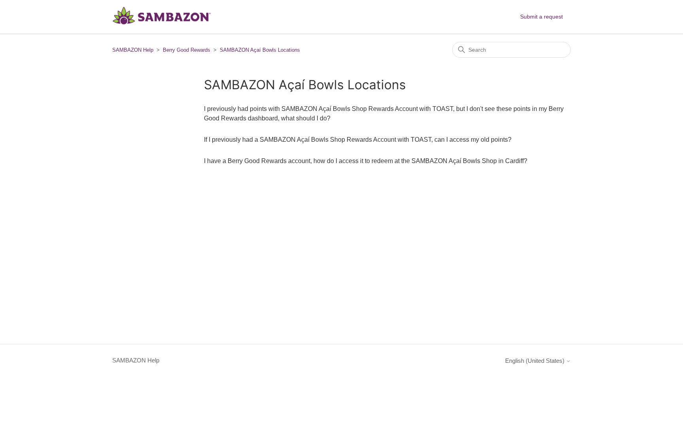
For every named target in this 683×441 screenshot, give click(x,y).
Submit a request (541, 16)
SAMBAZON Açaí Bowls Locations (260, 50)
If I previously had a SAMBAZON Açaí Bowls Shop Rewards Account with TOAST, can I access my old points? (357, 139)
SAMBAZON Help (132, 50)
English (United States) (535, 360)
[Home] (161, 25)
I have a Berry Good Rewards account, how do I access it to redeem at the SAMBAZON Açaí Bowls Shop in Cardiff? (365, 161)
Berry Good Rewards (186, 50)
